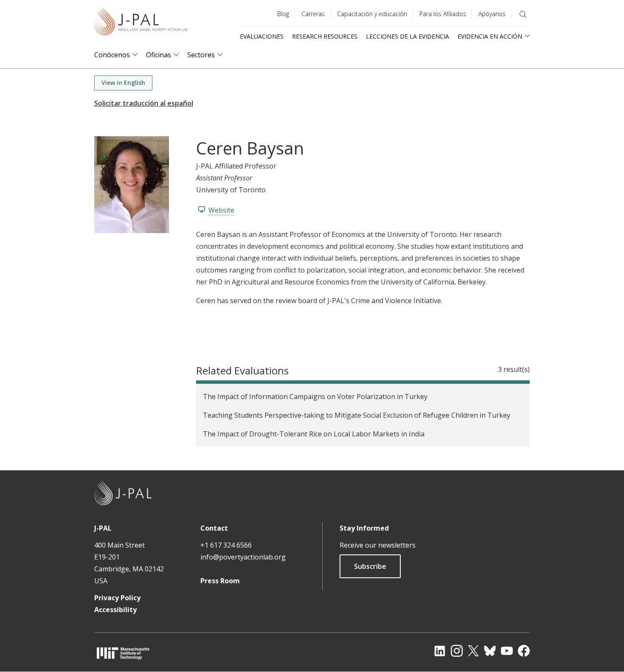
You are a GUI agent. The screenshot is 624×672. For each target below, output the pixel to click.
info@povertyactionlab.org (243, 557)
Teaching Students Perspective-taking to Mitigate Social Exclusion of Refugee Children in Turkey (356, 415)
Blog (283, 14)
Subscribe (370, 566)
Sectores (201, 55)
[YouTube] (507, 651)
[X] (473, 650)
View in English (123, 83)
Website (221, 210)
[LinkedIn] (440, 651)
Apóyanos (492, 14)
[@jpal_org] (457, 651)
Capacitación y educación (372, 14)
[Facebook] (524, 651)
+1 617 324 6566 (226, 545)
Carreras (313, 14)
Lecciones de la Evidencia (407, 36)
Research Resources (324, 36)
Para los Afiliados (442, 14)
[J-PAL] (141, 23)
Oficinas (158, 55)
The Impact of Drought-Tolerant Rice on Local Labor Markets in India (313, 434)
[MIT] (123, 653)
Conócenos (112, 55)
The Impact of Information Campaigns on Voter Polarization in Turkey (315, 396)
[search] (523, 14)
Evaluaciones (262, 36)
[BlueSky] (490, 651)
